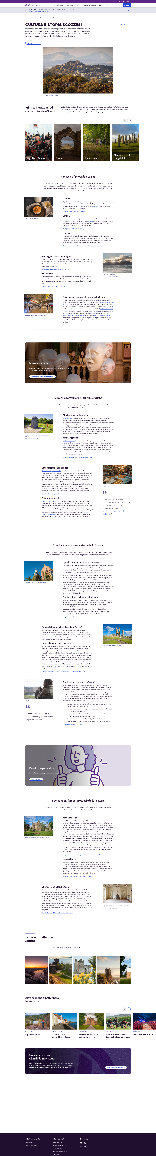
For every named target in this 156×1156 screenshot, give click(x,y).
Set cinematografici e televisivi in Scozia (88, 1035)
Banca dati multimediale (59, 1151)
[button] (129, 10)
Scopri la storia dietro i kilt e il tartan (53, 286)
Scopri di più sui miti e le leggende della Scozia (77, 457)
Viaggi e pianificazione (90, 5)
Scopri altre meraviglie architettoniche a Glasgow (57, 913)
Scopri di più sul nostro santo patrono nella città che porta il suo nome (64, 672)
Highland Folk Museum (101, 315)
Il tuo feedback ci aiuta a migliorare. (39, 11)
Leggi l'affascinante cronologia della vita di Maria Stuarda (81, 855)
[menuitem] (58, 5)
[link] (127, 5)
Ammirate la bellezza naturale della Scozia (55, 269)
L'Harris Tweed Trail (48, 501)
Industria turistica (57, 1148)
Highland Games (36, 158)
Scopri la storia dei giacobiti (50, 494)
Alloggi (78, 5)
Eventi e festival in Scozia (143, 1034)
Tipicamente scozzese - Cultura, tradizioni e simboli (118, 1035)
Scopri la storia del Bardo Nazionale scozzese (77, 876)
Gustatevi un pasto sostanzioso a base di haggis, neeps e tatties (83, 246)
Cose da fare (70, 5)
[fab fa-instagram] (85, 1146)
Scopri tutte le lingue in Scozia (72, 725)
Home (27, 18)
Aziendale (55, 1154)
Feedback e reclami (31, 1145)
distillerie (90, 221)
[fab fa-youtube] (81, 1143)
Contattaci (29, 1142)
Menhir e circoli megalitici (122, 157)
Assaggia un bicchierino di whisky (73, 229)
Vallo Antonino (67, 418)
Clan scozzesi (92, 158)
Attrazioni (42, 18)
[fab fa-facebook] (81, 1146)
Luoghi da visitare (58, 5)
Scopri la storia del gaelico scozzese (74, 212)
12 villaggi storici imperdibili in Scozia (61, 1035)
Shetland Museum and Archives (73, 315)
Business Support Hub (58, 1145)
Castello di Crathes (69, 441)
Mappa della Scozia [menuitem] (104, 5)
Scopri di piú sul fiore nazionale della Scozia (77, 617)
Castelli (60, 158)
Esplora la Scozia (32, 1034)
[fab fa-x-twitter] (85, 1143)
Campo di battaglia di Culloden (51, 471)
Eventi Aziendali (57, 1142)
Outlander (96, 206)
